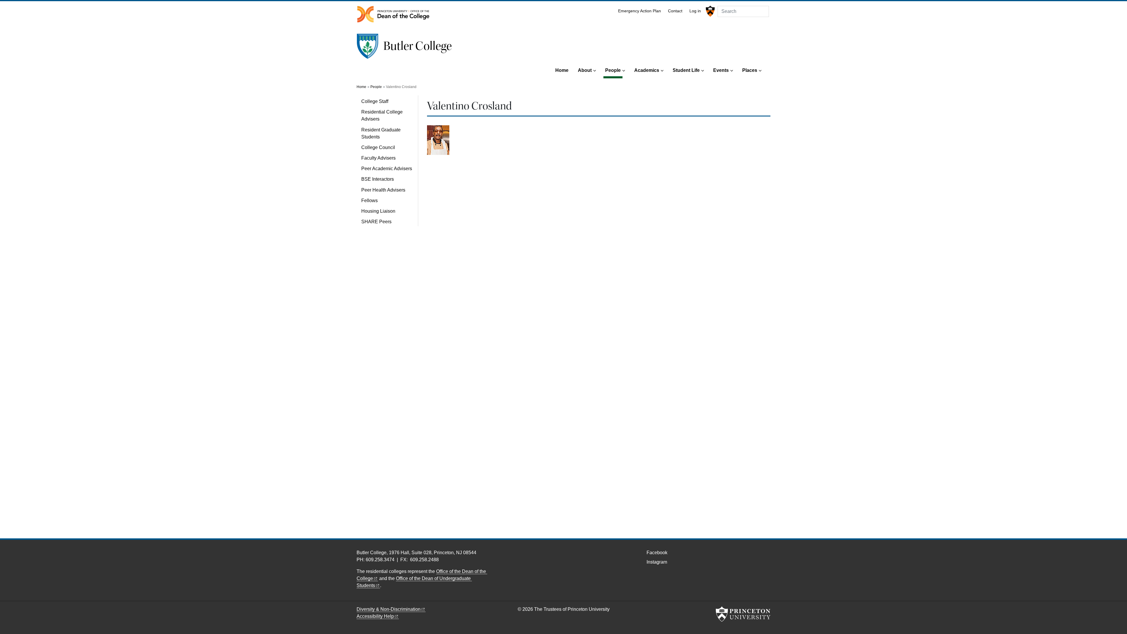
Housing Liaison (378, 211)
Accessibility (375, 616)
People (613, 70)
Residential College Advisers (382, 115)
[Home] (370, 48)
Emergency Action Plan (639, 11)
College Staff (374, 101)
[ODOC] (393, 14)
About (585, 70)
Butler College (417, 46)
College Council (378, 147)
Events (721, 70)
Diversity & (389, 609)
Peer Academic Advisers (386, 168)
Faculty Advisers (378, 157)
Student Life (686, 70)
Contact (675, 11)
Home (561, 70)
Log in (695, 11)
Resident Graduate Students (381, 133)
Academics (646, 70)
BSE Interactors (377, 179)
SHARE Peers (376, 221)
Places (749, 70)
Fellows (369, 200)
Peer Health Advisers (383, 189)
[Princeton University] (709, 11)
